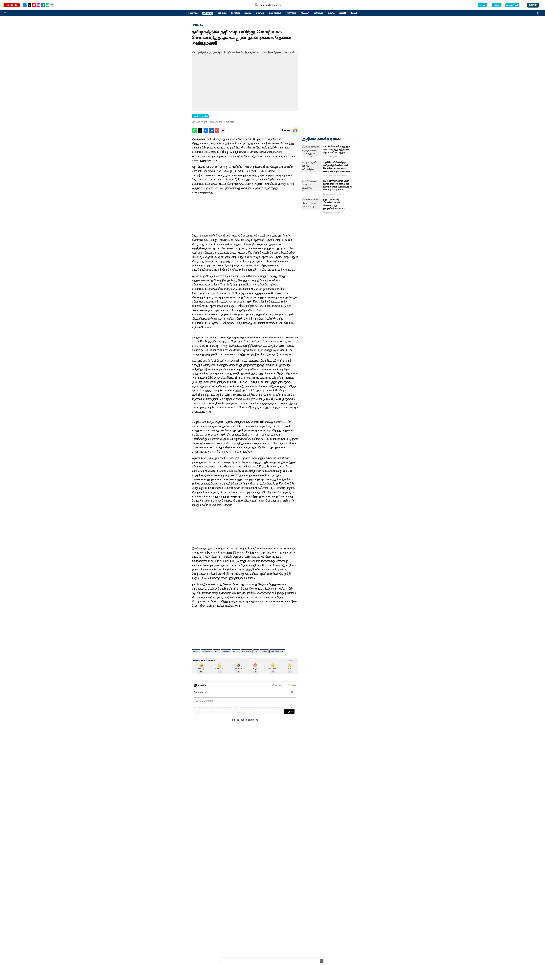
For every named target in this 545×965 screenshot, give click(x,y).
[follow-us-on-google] (295, 130)
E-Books (496, 5)
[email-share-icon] (217, 132)
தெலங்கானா (206, 651)
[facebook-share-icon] (206, 132)
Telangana (264, 651)
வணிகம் (291, 13)
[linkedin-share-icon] (211, 132)
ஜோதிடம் (318, 13)
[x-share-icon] (200, 132)
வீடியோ (305, 13)
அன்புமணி (225, 651)
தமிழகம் (222, 13)
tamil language (246, 651)
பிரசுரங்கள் (512, 5)
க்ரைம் (331, 13)
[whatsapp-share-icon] (194, 132)
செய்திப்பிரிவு (200, 116)
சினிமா (260, 13)
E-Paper (482, 5)
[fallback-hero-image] (312, 151)
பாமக (216, 651)
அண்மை (193, 13)
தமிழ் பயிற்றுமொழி (277, 651)
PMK (256, 651)
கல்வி (342, 13)
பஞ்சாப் (235, 651)
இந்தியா (235, 13)
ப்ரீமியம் (207, 13)
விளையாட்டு (275, 13)
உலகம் (248, 13)
